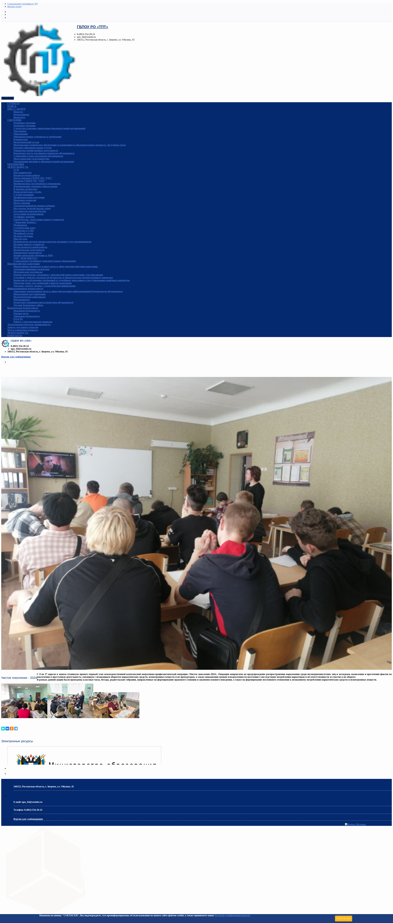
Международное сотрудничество (31, 158)
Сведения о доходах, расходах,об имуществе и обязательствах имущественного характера (63, 277)
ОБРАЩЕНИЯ (15, 164)
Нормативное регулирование (30, 294)
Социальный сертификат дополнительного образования (45, 261)
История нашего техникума (29, 244)
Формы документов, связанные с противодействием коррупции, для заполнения (58, 274)
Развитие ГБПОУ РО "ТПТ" (29, 181)
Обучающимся (22, 299)
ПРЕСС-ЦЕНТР (16, 109)
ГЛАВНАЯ (13, 103)
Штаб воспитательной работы (30, 247)
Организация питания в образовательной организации (44, 161)
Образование (21, 134)
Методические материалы (28, 272)
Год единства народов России (30, 211)
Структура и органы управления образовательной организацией (49, 128)
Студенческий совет (25, 228)
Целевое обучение (23, 236)
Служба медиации (24, 194)
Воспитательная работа (27, 175)
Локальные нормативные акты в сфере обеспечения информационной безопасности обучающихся (68, 291)
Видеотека (19, 117)
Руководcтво (21, 139)
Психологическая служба (27, 192)
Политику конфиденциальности (232, 915)
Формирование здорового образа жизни (35, 186)
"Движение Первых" (25, 222)
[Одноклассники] (12, 728)
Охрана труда (21, 313)
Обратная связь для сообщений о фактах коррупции (43, 283)
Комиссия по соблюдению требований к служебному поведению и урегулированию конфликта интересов (72, 280)
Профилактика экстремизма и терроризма (37, 183)
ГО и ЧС (18, 319)
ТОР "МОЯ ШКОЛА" (26, 258)
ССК (16, 170)
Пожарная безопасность (27, 310)
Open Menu (7, 98)
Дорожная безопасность (27, 316)
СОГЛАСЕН (344, 918)
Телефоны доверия (24, 216)
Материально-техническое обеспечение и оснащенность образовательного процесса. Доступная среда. (70, 145)
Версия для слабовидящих (16, 356)
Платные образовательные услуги (32, 147)
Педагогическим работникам (30, 297)
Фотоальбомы (21, 114)
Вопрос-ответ (14, 6)
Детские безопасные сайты (28, 305)
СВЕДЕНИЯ (14, 120)
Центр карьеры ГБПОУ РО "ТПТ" (33, 178)
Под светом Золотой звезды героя (32, 208)
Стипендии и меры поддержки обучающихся (38, 156)
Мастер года (20, 239)
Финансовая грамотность (28, 252)
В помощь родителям (25, 189)
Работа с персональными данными (33, 321)
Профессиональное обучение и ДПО (33, 255)
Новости (18, 112)
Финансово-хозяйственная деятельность (36, 150)
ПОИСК (12, 106)
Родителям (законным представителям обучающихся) (44, 302)
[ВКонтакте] (7, 728)
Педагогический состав (26, 142)
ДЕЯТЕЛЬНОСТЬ (17, 167)
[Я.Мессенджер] (3, 728)
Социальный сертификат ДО (22, 3)
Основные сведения (24, 123)
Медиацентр (20, 225)
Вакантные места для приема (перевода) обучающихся (44, 153)
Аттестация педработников (29, 214)
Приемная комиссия (25, 200)
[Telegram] (16, 728)
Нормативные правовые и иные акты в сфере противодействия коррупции (55, 266)
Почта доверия (22, 203)
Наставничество (23, 172)
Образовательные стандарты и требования (37, 136)
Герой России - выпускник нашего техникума (39, 219)
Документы (20, 131)
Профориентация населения (29, 197)
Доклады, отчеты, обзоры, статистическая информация (45, 286)
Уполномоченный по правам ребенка (34, 205)
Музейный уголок (23, 233)
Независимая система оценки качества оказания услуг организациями (52, 241)
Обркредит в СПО (24, 230)
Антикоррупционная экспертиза (31, 269)
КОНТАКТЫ (14, 335)
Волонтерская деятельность (29, 250)
